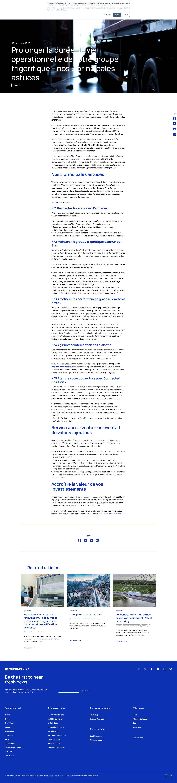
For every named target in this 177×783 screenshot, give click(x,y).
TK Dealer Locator (97, 740)
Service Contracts (97, 719)
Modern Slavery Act (93, 775)
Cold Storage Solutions (14, 747)
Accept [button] (117, 14)
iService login (138, 737)
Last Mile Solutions (55, 719)
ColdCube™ (9, 735)
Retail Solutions (54, 739)
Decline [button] (126, 14)
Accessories (10, 743)
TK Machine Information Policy (78, 775)
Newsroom (137, 727)
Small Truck (9, 723)
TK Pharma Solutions (56, 714)
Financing (94, 714)
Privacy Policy (65, 775)
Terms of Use (57, 775)
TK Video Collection (140, 719)
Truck (7, 719)
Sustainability (53, 731)
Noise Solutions (54, 743)
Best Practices (96, 736)
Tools (135, 714)
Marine (7, 727)
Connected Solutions (56, 747)
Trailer (7, 714)
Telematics (9, 731)
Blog (134, 723)
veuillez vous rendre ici (114, 513)
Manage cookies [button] (107, 14)
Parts (7, 739)
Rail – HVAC (9, 755)
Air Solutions (53, 723)
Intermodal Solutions (56, 727)
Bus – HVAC (9, 751)
